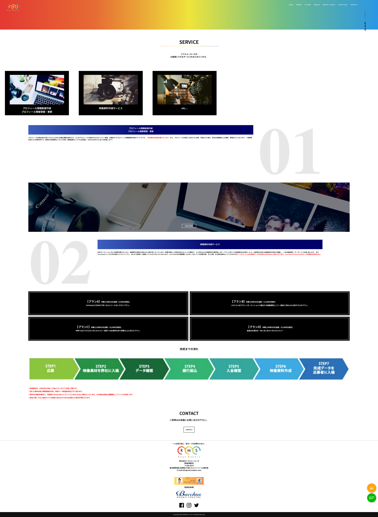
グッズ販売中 (372, 488)
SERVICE (317, 4)
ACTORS (308, 4)
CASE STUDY (342, 4)
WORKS (299, 4)
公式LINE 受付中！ (371, 497)
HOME (291, 4)
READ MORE (189, 226)
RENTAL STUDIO (329, 4)
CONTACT (354, 4)
